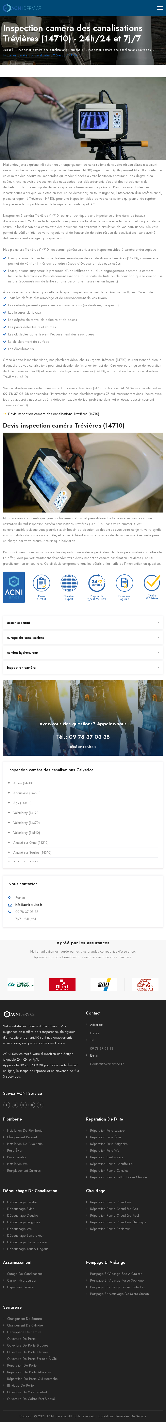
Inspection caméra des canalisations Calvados (119, 50)
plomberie (12, 1119)
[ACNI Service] (22, 8)
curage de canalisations (25, 637)
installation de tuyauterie (25, 1144)
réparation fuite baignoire (109, 1144)
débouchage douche (22, 1215)
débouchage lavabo (22, 1202)
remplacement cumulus (24, 1170)
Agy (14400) (22, 803)
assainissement (18, 622)
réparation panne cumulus (109, 1170)
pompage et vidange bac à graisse (116, 1273)
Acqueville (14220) (26, 793)
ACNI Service (56, 1416)
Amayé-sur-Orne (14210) (31, 842)
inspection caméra (21, 667)
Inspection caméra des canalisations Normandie (50, 50)
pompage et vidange (105, 1262)
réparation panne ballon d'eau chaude (118, 1177)
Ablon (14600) (23, 783)
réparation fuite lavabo (107, 1130)
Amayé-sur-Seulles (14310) (32, 852)
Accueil (8, 50)
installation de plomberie (25, 1130)
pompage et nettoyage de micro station (119, 1293)
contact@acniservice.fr (107, 1064)
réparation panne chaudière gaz (114, 1209)
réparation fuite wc (104, 1150)
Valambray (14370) (26, 822)
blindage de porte (20, 1385)
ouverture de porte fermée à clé (32, 1358)
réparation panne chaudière (110, 1202)
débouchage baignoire (23, 1222)
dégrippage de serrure (24, 1332)
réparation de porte (22, 1365)
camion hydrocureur (22, 652)
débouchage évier (20, 1209)
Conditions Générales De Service (122, 1416)
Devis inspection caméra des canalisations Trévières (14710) (53, 413)
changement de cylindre (25, 1325)
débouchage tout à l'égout (27, 1249)
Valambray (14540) (26, 832)
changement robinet (22, 1137)
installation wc (17, 1164)
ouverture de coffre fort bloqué (31, 1399)
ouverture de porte (21, 1338)
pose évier (14, 1150)
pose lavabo (16, 1157)
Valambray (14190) (26, 813)
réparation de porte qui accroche (32, 1378)
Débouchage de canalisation (30, 1191)
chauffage (95, 1191)
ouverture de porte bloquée (28, 1345)
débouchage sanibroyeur (25, 1235)
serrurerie (12, 1307)
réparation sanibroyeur (106, 1157)
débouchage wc (19, 1229)
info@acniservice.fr (83, 746)
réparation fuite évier (105, 1137)
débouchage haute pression (28, 1242)
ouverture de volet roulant (27, 1392)
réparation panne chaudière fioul (114, 1215)
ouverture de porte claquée (28, 1352)
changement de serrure (24, 1318)
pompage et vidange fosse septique (117, 1280)
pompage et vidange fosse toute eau (117, 1287)
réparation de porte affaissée (29, 1372)
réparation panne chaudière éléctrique (118, 1222)
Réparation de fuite (104, 1119)
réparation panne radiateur (110, 1229)
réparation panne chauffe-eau (112, 1164)
